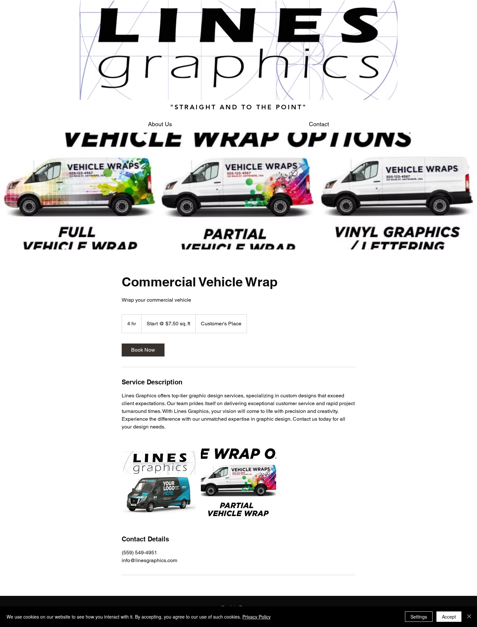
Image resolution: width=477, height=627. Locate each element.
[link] (143, 350)
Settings (418, 616)
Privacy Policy (256, 616)
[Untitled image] (159, 482)
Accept (449, 616)
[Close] (469, 616)
